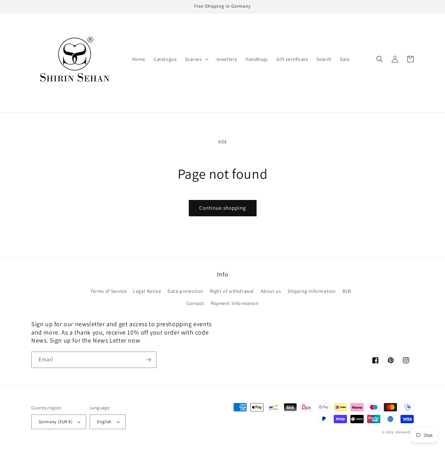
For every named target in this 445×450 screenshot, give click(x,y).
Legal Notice (147, 291)
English (104, 422)
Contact (195, 303)
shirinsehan (404, 432)
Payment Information (235, 303)
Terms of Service (108, 291)
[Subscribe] (148, 360)
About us (271, 291)
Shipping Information (312, 291)
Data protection (185, 291)
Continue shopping (222, 207)
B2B (346, 291)
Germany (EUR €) (55, 422)
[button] (196, 59)
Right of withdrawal (232, 291)
